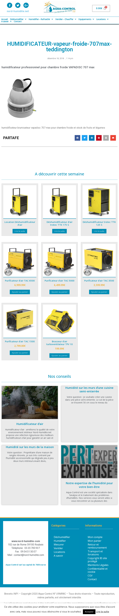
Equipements (85, 19)
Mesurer (59, 544)
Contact (18, 21)
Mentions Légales (98, 565)
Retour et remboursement (97, 546)
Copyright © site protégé (97, 559)
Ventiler (58, 548)
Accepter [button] (89, 611)
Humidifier (60, 540)
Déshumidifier (16, 19)
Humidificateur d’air (29, 424)
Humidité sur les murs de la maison (30, 447)
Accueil (4, 19)
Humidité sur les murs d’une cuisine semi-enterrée (89, 389)
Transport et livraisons (95, 553)
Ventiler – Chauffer (64, 19)
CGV (90, 575)
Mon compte (95, 537)
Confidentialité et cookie (98, 570)
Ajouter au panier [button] (20, 291)
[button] (77, 138)
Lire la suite (20, 231)
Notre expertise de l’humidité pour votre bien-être (89, 485)
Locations (101, 19)
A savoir (5, 21)
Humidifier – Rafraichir (39, 19)
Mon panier (94, 540)
